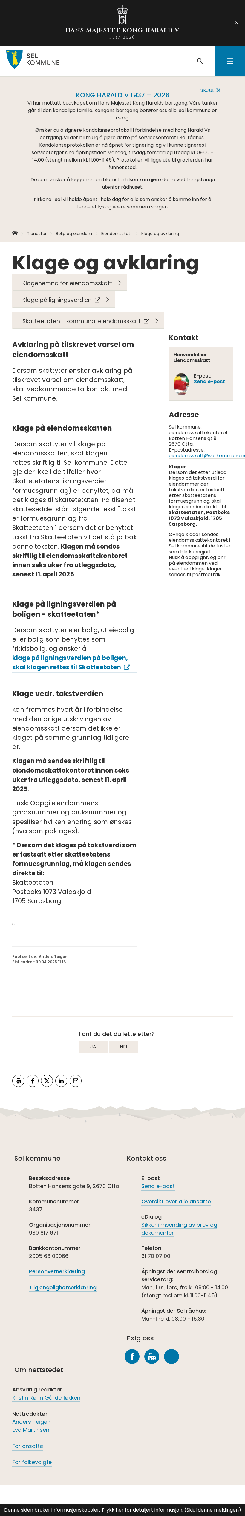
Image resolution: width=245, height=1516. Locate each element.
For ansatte (27, 1446)
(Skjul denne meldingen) (212, 1509)
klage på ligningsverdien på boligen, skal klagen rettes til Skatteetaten (70, 662)
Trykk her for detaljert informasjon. (142, 1509)
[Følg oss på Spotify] (171, 1356)
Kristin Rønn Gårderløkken (46, 1397)
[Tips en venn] (76, 1081)
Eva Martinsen (30, 1430)
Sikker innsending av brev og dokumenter (179, 1228)
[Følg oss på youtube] (151, 1356)
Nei (123, 1046)
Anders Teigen (31, 1422)
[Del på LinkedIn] (61, 1081)
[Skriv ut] (18, 1081)
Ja (93, 1046)
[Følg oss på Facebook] (132, 1356)
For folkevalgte (32, 1462)
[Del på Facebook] (33, 1081)
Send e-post (158, 1186)
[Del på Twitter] (47, 1081)
